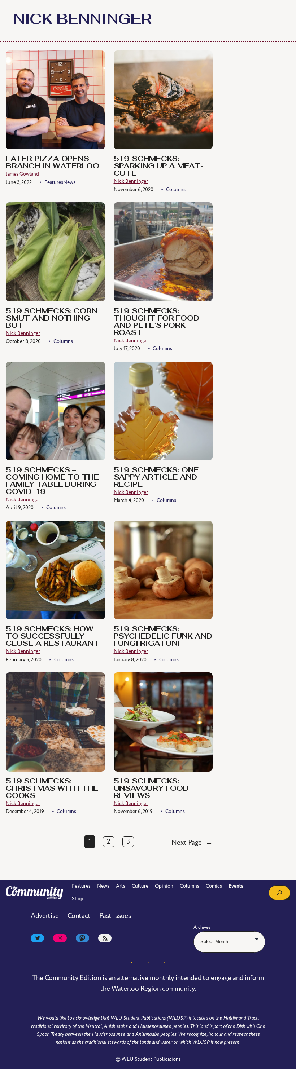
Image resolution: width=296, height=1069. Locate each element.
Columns (176, 189)
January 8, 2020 (130, 659)
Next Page (192, 843)
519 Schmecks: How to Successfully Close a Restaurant (52, 637)
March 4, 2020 (129, 500)
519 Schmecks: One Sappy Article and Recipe (156, 478)
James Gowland (22, 174)
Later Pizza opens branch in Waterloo (52, 163)
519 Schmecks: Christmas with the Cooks (52, 789)
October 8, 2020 (23, 341)
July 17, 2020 (127, 348)
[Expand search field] (279, 892)
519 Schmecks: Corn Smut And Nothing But (51, 319)
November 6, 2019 (133, 811)
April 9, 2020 (20, 507)
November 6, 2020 (133, 189)
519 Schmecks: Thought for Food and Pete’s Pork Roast (156, 322)
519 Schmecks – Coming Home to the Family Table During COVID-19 (52, 481)
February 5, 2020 (24, 659)
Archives (202, 927)
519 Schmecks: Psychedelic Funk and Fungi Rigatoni (163, 637)
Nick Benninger (131, 181)
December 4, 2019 (25, 811)
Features (53, 182)
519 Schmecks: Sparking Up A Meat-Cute (159, 166)
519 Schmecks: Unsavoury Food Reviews (151, 789)
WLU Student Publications (151, 1059)
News (69, 182)
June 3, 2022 (19, 182)
